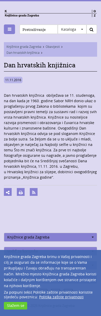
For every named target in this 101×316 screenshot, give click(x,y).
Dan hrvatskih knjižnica (23, 52)
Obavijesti (53, 46)
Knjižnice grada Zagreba (23, 46)
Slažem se (15, 305)
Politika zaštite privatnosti (61, 296)
